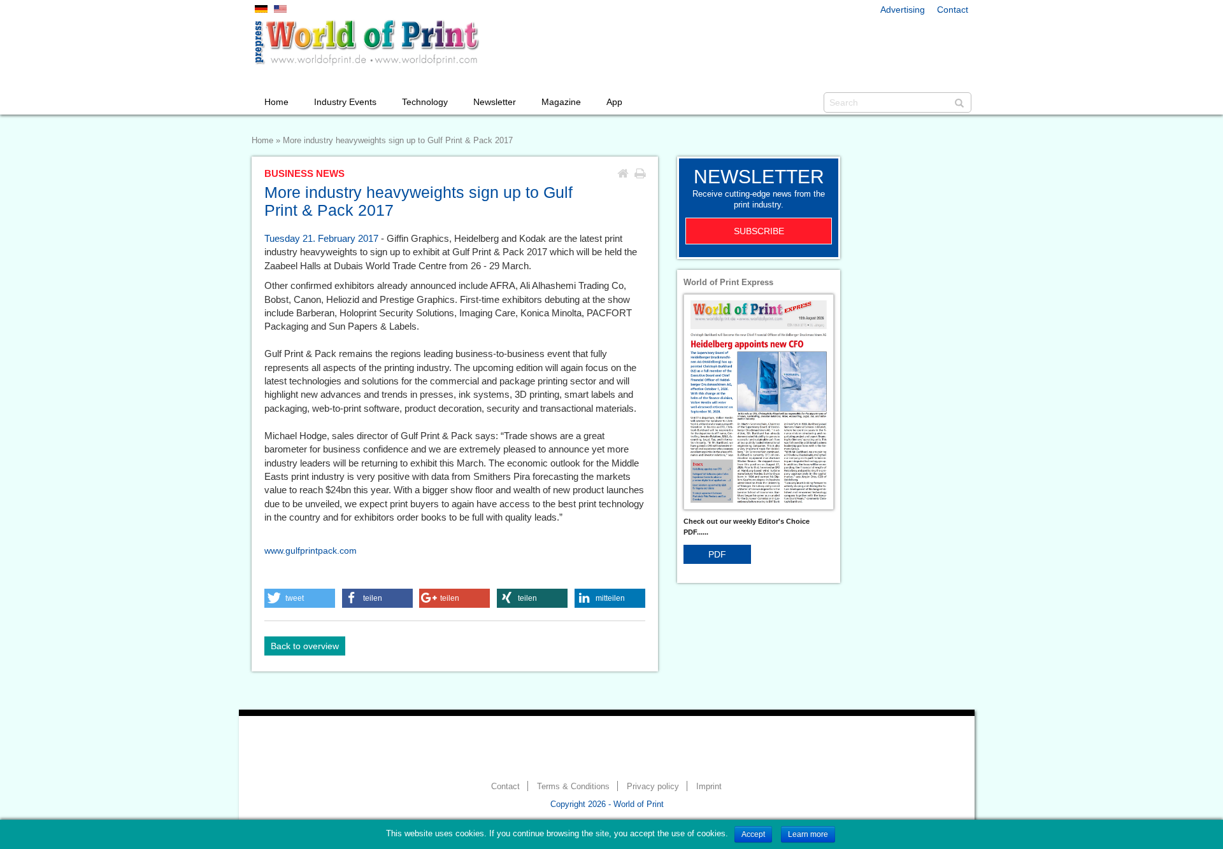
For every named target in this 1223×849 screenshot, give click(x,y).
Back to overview (305, 646)
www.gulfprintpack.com (310, 550)
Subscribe (759, 231)
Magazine (561, 102)
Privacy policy (653, 786)
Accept (753, 834)
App (614, 102)
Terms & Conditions (573, 786)
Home (276, 102)
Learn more (808, 834)
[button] (299, 598)
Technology (425, 102)
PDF (717, 554)
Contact (952, 9)
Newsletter (494, 102)
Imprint (709, 786)
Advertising (902, 9)
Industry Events (345, 102)
